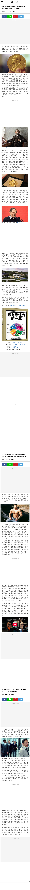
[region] (15, 32)
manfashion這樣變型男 (15, 1)
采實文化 (15, 348)
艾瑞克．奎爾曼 (17, 342)
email (21, 16)
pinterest (15, 16)
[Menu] (2, 2)
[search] (28, 2)
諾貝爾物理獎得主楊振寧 (12, 222)
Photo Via (5, 148)
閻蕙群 (15, 346)
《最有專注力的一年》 (18, 305)
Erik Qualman (20, 344)
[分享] (4, 16)
